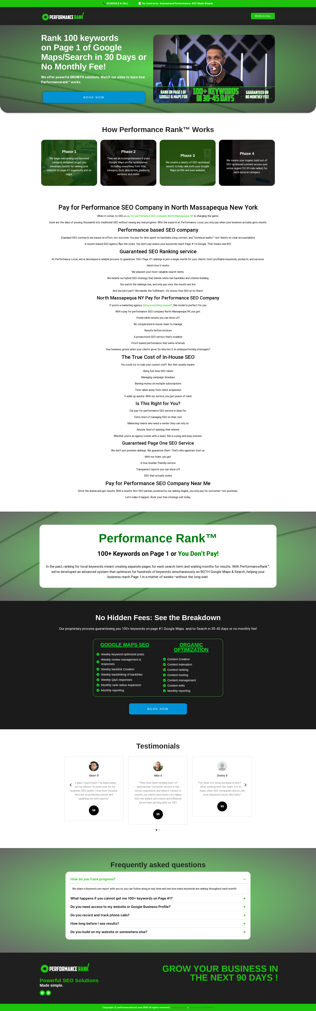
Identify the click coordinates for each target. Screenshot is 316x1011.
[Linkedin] (48, 993)
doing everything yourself (157, 305)
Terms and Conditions (201, 1007)
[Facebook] (42, 993)
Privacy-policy (179, 1007)
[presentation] (71, 785)
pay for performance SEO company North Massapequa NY (159, 216)
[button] (214, 69)
